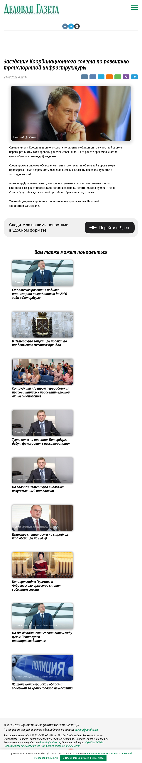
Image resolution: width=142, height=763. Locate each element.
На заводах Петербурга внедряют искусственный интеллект (38, 489)
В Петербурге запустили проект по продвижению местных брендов (39, 343)
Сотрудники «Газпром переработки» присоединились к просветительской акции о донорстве (41, 392)
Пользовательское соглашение (22, 746)
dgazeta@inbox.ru (49, 742)
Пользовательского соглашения (102, 753)
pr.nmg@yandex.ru (86, 730)
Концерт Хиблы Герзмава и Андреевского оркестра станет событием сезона (37, 586)
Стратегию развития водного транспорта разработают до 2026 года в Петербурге (39, 294)
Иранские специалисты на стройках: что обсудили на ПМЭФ (40, 536)
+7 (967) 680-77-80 (93, 742)
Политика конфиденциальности (61, 746)
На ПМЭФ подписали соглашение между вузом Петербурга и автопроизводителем (42, 637)
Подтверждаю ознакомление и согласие (83, 758)
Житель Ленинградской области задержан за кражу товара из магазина (42, 686)
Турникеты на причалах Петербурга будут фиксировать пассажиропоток (41, 442)
